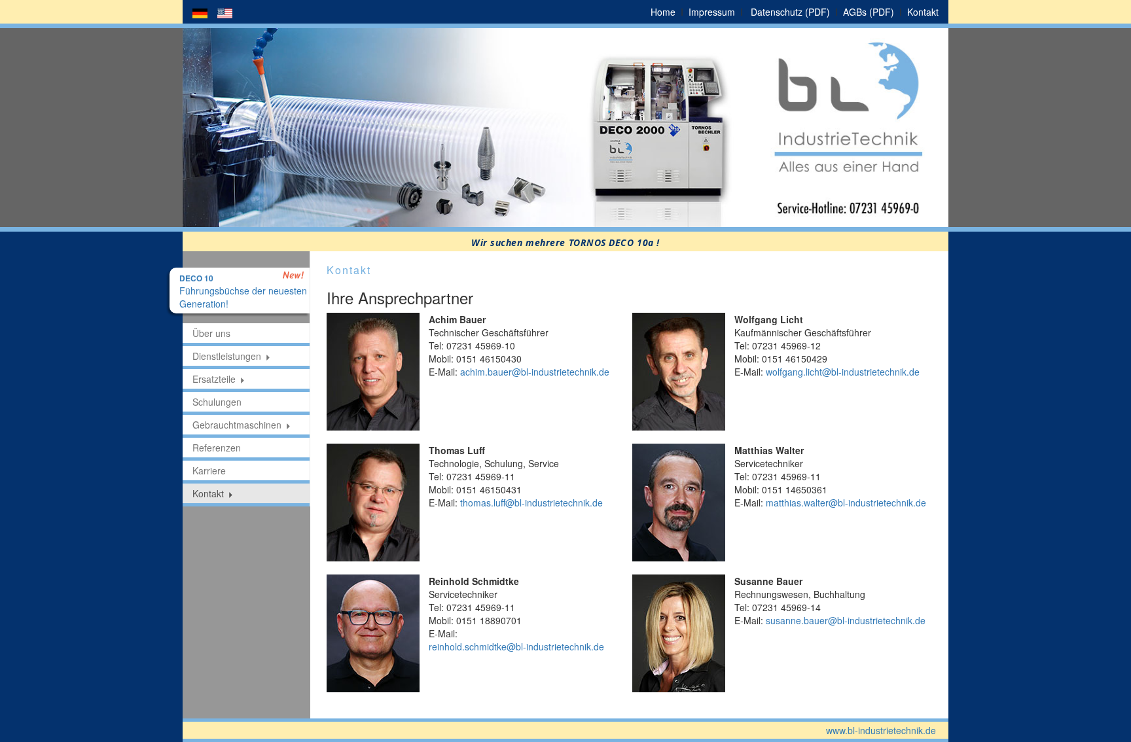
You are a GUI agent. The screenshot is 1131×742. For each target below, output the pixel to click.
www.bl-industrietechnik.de (881, 730)
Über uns (211, 333)
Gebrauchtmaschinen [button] (236, 424)
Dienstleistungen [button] (226, 355)
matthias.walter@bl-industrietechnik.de (846, 502)
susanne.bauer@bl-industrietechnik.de (845, 620)
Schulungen (217, 401)
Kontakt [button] (208, 493)
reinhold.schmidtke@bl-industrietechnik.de (516, 646)
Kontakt (923, 11)
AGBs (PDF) (868, 11)
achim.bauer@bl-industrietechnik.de (534, 371)
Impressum (712, 11)
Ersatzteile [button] (214, 378)
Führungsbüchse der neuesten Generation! (243, 291)
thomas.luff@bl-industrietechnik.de (531, 502)
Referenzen (216, 447)
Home (663, 11)
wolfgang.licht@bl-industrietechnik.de (843, 371)
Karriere (209, 470)
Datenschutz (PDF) (790, 11)
